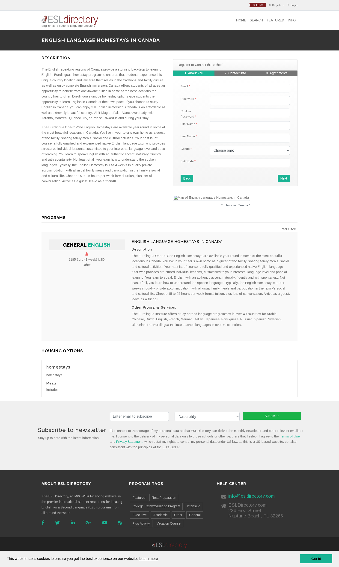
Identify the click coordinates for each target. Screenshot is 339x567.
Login (293, 5)
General (195, 515)
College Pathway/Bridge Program (156, 506)
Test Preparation (164, 497)
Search (256, 20)
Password (187, 98)
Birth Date (187, 161)
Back (186, 178)
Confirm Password (187, 113)
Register (277, 5)
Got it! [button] (316, 559)
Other (178, 515)
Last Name (188, 136)
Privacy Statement (129, 441)
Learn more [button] (148, 559)
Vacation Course (169, 523)
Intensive (193, 506)
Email (184, 86)
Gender (185, 149)
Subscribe (272, 416)
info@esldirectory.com (251, 496)
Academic (160, 515)
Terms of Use (290, 436)
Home (241, 20)
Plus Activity (141, 523)
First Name (188, 124)
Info (292, 20)
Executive (140, 515)
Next (283, 178)
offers (258, 5)
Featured (275, 20)
